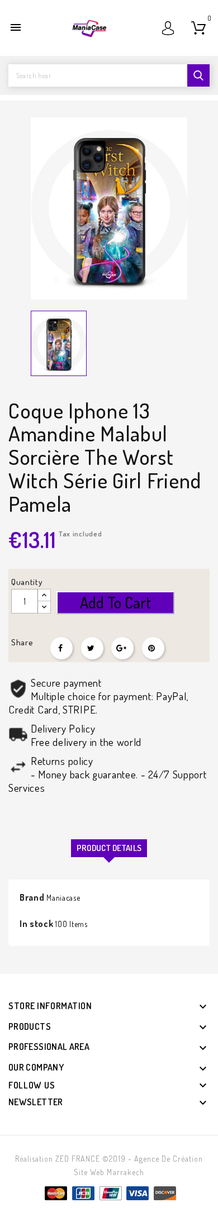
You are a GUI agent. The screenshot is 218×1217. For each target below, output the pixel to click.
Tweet (92, 648)
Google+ (122, 648)
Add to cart (115, 602)
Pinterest (153, 648)
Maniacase (63, 897)
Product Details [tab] (109, 848)
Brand (32, 897)
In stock (37, 923)
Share (61, 648)
